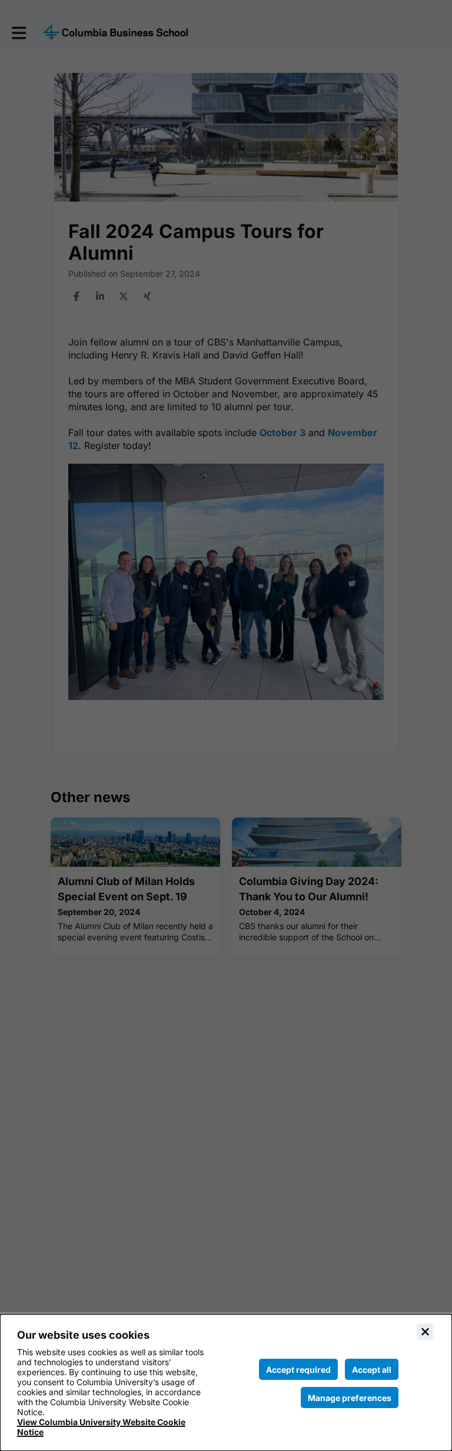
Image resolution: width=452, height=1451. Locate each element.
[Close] (425, 1331)
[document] (226, 1382)
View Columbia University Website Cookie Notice (101, 1427)
